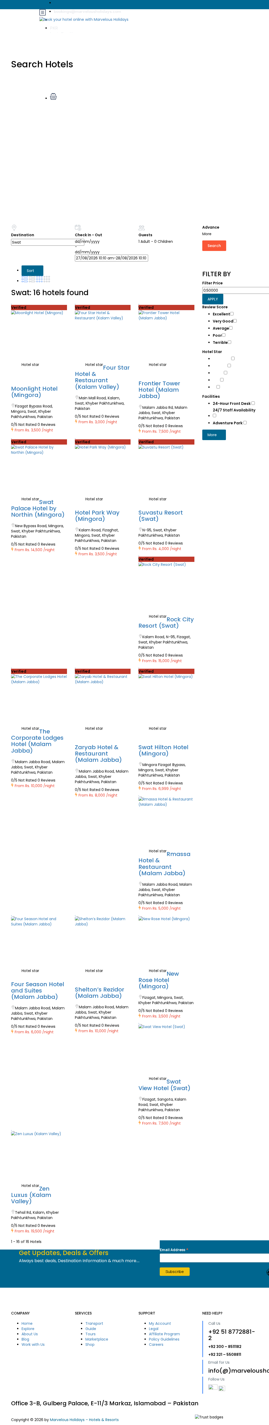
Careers (156, 1344)
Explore (28, 1328)
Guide (90, 1328)
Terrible (220, 342)
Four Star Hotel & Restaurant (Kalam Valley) (102, 377)
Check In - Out (88, 235)
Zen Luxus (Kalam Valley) (31, 1195)
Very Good (223, 321)
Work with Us (33, 1344)
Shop (90, 1344)
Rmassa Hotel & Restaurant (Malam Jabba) (164, 863)
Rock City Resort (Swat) (166, 622)
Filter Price (212, 283)
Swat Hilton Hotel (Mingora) (163, 750)
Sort (31, 270)
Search (214, 245)
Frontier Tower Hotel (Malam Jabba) (159, 389)
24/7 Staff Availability (234, 410)
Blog (25, 1339)
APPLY (213, 299)
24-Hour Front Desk (232, 403)
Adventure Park (228, 423)
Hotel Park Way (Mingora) (97, 515)
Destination (22, 235)
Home (27, 1323)
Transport (94, 1323)
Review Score (215, 307)
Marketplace (96, 1339)
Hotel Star (212, 351)
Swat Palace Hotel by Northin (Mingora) (38, 508)
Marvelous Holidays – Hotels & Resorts (84, 1419)
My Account (160, 1323)
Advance (210, 227)
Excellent (221, 314)
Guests (145, 235)
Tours (90, 1334)
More (213, 434)
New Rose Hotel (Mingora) (158, 980)
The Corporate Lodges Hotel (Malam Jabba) (37, 741)
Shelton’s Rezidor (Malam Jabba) (99, 992)
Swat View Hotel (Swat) (164, 1084)
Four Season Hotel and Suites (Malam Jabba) (37, 990)
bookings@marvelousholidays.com (87, 11)
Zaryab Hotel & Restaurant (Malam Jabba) (98, 753)
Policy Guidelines (164, 1339)
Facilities (211, 396)
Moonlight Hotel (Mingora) (34, 392)
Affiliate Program (164, 1334)
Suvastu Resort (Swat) (160, 515)
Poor (217, 335)
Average (221, 328)
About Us (30, 1334)
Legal (153, 1328)
